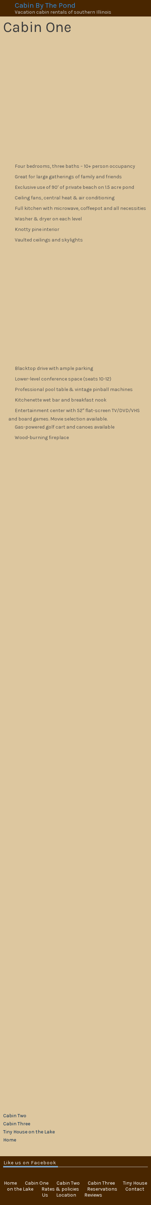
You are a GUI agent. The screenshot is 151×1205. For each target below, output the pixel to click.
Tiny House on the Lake (29, 1132)
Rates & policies (60, 1189)
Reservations (102, 1189)
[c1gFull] (39, 693)
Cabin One (36, 1183)
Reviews (93, 1195)
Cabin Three (16, 1124)
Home (9, 1140)
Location (66, 1195)
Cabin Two (14, 1116)
